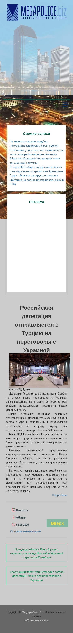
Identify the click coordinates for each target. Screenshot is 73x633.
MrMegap (20, 517)
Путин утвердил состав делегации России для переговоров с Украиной (36, 576)
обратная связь (36, 620)
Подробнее (59, 495)
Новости (22, 510)
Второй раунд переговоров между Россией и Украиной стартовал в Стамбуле (36, 553)
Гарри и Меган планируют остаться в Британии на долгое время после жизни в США (36, 180)
